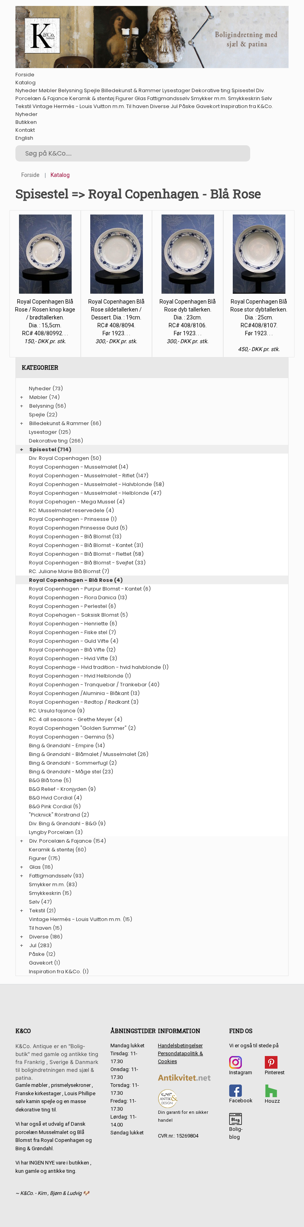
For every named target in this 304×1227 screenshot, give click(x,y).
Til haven (137, 106)
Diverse (159, 106)
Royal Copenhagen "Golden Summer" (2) (82, 728)
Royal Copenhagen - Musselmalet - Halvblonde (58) (96, 484)
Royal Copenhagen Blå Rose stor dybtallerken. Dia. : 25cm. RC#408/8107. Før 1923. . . (258, 317)
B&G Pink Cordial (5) (55, 806)
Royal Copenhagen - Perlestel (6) (72, 606)
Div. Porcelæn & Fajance (60, 841)
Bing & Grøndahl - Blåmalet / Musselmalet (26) (88, 754)
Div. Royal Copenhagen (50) (65, 458)
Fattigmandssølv (168, 98)
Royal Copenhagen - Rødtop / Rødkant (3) (84, 702)
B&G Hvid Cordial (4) (55, 798)
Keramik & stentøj (91, 98)
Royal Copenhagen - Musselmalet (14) (78, 467)
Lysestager (176, 90)
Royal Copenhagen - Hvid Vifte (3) (73, 658)
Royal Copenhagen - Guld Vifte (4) (73, 641)
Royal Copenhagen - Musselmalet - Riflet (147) (88, 475)
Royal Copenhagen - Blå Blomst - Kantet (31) (86, 545)
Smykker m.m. (209, 98)
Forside (24, 74)
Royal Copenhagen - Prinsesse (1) (73, 519)
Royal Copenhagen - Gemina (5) (71, 737)
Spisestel (243, 90)
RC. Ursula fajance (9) (57, 710)
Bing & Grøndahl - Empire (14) (67, 745)
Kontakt (25, 130)
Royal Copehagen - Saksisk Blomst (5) (78, 615)
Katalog (25, 82)
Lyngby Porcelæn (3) (56, 832)
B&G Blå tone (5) (50, 780)
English (24, 138)
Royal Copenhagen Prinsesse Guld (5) (78, 528)
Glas (140, 98)
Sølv (266, 98)
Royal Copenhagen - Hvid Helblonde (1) (80, 676)
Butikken (26, 122)
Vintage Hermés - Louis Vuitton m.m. (78, 106)
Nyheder (26, 90)
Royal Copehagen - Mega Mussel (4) (77, 501)
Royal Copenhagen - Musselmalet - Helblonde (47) (95, 493)
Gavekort (208, 106)
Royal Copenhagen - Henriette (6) (73, 623)
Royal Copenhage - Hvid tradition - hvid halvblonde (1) (99, 667)
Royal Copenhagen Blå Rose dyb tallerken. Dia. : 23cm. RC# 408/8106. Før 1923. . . (188, 317)
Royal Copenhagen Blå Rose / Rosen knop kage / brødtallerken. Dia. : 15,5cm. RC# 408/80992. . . (45, 317)
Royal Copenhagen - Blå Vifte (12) (72, 649)
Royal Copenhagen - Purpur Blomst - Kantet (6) (90, 589)
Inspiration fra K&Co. (247, 106)
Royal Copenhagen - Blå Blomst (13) (75, 536)
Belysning (70, 90)
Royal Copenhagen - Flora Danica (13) (78, 597)
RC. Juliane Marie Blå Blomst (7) (69, 571)
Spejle (92, 90)
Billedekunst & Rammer (131, 90)
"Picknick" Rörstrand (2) (59, 815)
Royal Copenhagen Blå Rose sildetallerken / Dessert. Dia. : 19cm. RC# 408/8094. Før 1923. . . (116, 317)
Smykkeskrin (244, 98)
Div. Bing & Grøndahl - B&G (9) (67, 823)
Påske (187, 106)
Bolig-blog (236, 1133)
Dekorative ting (211, 90)
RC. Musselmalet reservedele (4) (71, 510)
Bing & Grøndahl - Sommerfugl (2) (73, 763)
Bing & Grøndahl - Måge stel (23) (71, 771)
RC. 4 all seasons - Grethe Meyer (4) (75, 719)
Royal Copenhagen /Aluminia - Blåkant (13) (84, 693)
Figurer (124, 98)
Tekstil (23, 106)
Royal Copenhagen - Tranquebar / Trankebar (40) (94, 684)
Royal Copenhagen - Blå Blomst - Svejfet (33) (87, 562)
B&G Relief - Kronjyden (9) (62, 789)
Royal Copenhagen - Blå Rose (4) (76, 580)
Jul (174, 106)
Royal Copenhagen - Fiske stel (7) (72, 632)
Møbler (48, 90)
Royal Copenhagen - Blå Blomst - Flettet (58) (86, 554)
